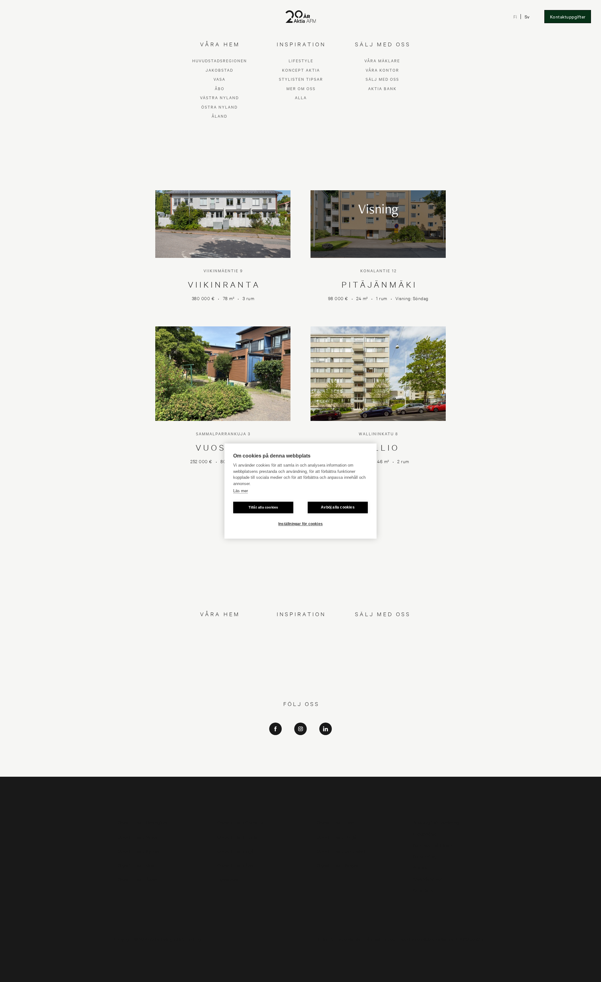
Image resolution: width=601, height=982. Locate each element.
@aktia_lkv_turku (301, 752)
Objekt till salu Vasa (136, 865)
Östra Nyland (219, 676)
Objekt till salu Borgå (336, 837)
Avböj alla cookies (338, 507)
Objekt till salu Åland (137, 879)
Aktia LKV (300, 743)
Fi (515, 16)
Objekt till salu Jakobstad (341, 851)
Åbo (219, 658)
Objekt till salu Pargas (337, 865)
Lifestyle (301, 630)
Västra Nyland (219, 667)
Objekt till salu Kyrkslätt (140, 851)
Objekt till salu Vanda (138, 837)
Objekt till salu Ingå (235, 851)
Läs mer (240, 490)
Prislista (420, 867)
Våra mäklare (382, 630)
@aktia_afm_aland (300, 769)
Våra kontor (382, 639)
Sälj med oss (382, 649)
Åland (219, 685)
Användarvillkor (427, 879)
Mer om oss (301, 658)
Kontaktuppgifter (568, 16)
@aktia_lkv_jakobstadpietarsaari (300, 761)
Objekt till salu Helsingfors (142, 822)
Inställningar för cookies (300, 524)
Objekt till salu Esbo (335, 822)
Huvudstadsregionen (219, 630)
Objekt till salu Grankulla (240, 822)
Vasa (219, 649)
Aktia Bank (382, 658)
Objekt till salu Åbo (235, 865)
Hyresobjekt (228, 879)
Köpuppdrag (425, 833)
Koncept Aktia (301, 639)
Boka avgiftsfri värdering (436, 822)
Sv (527, 16)
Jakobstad (219, 639)
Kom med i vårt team (432, 845)
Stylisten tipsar (301, 649)
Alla (301, 667)
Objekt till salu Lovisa (237, 837)
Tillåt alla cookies (263, 507)
